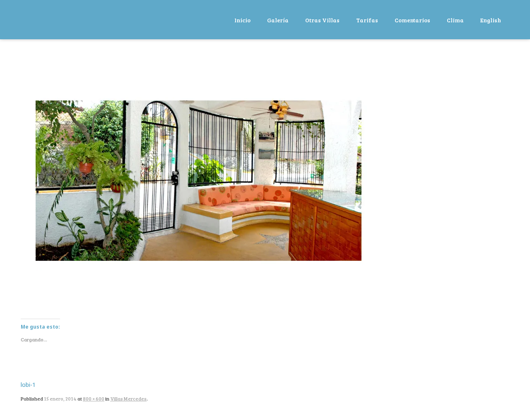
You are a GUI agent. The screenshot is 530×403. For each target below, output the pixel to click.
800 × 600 (93, 398)
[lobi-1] (201, 183)
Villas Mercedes (128, 398)
